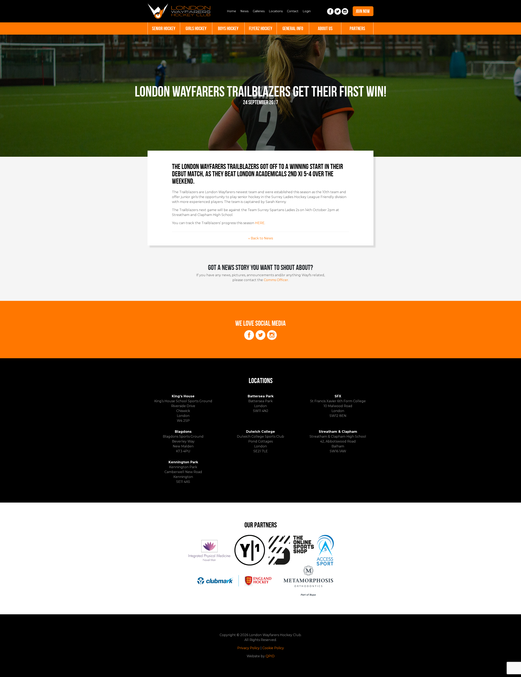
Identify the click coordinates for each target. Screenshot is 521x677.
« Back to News (260, 238)
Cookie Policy (273, 648)
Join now (363, 11)
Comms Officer (276, 280)
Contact (292, 11)
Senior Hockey (163, 28)
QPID (270, 656)
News (244, 11)
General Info (292, 28)
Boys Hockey (228, 28)
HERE (260, 223)
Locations (276, 11)
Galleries (259, 11)
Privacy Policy (248, 648)
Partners (357, 28)
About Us (325, 28)
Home (231, 11)
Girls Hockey (196, 28)
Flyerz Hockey (260, 28)
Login (307, 11)
